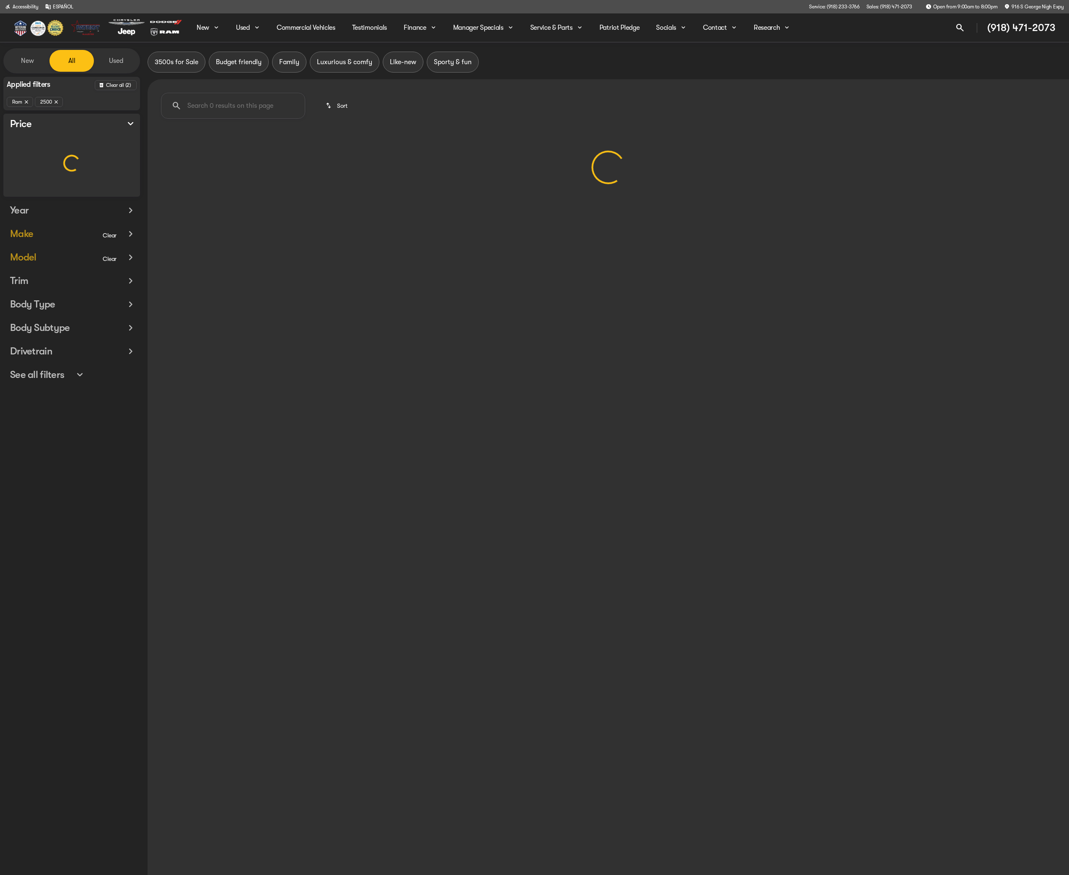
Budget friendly (239, 62)
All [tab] (71, 61)
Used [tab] (116, 61)
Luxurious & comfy (344, 62)
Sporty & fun (453, 62)
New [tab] (27, 61)
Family (289, 62)
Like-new (403, 62)
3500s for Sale (176, 62)
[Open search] (960, 27)
